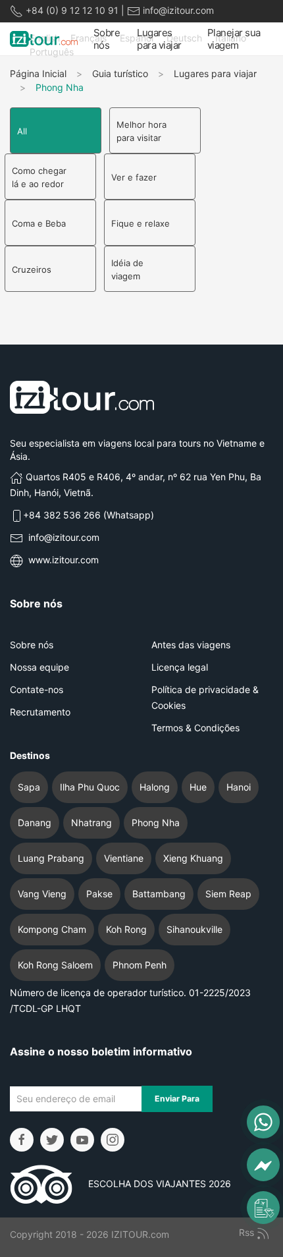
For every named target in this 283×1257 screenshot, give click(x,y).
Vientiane (123, 858)
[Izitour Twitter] (52, 1140)
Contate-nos (36, 689)
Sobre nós (106, 38)
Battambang (159, 893)
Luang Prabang (51, 858)
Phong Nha (156, 822)
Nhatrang (91, 822)
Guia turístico (120, 73)
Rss (248, 1232)
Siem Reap (228, 893)
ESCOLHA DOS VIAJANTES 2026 (151, 1183)
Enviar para (177, 1098)
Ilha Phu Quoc (90, 787)
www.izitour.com (63, 559)
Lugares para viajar (159, 38)
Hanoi (238, 787)
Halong (155, 787)
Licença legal (179, 667)
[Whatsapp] (263, 1121)
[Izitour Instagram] (112, 1140)
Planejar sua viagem (234, 38)
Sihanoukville (194, 929)
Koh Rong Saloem (55, 964)
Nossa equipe (39, 667)
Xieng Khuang (193, 858)
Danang (34, 822)
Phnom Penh (140, 964)
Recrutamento (40, 711)
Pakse (99, 893)
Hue (198, 787)
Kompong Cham (52, 929)
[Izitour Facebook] (22, 1140)
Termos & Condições (195, 727)
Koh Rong (126, 929)
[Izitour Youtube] (82, 1140)
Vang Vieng (42, 893)
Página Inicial (38, 73)
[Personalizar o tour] (263, 1207)
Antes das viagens (190, 644)
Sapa (29, 787)
